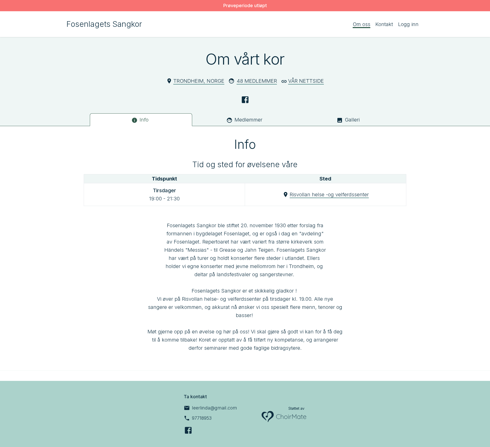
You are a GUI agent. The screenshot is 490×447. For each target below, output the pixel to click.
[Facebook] (245, 99)
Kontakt (384, 24)
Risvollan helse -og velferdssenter (329, 194)
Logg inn (408, 24)
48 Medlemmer (257, 81)
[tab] (141, 119)
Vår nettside (306, 81)
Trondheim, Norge (198, 81)
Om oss (361, 24)
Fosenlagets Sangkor (104, 24)
